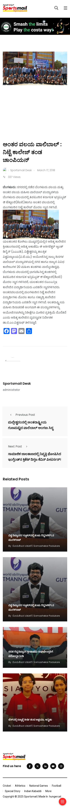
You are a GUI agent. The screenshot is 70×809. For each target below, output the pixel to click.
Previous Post (25, 415)
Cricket (7, 785)
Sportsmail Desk (17, 383)
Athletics (20, 785)
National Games (38, 785)
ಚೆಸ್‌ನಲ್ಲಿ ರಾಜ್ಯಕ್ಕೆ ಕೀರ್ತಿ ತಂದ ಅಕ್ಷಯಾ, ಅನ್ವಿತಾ (30, 720)
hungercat (55, 796)
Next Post (15, 446)
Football (56, 785)
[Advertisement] (35, 118)
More (48, 791)
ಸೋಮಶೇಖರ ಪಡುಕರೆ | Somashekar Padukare (36, 545)
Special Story (12, 791)
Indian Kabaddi (32, 791)
